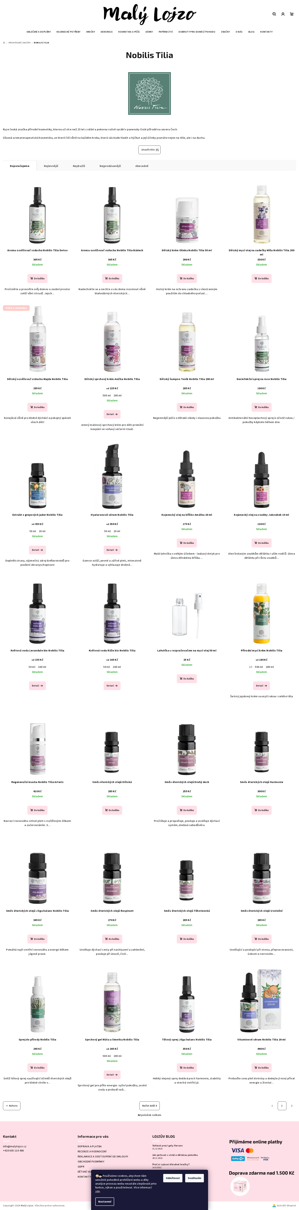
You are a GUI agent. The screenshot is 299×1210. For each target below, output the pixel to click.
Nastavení (104, 1202)
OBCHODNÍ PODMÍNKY (91, 1161)
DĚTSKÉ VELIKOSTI (89, 1172)
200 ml (118, 395)
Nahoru (13, 1106)
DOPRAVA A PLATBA (90, 1146)
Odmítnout (173, 1178)
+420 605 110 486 (13, 1151)
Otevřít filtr (148, 150)
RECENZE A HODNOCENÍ (92, 1151)
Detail (110, 414)
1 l (250, 667)
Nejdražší (79, 166)
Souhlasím (194, 1178)
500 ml (107, 395)
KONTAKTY (84, 1177)
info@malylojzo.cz (15, 1146)
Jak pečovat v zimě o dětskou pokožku (175, 1155)
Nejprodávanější (110, 166)
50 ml (32, 531)
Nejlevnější (51, 166)
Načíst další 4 (149, 1106)
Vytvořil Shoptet (286, 1205)
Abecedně (141, 166)
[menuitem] (39, 32)
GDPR (81, 1167)
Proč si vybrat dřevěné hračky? (171, 1164)
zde (97, 1191)
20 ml (42, 531)
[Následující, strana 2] (282, 1105)
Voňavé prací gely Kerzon (167, 1145)
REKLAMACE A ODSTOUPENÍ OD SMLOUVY (103, 1156)
